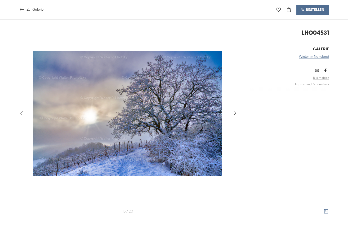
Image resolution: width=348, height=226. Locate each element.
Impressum (302, 84)
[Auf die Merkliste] (278, 10)
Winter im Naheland (314, 56)
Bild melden (321, 78)
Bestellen (314, 10)
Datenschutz (321, 84)
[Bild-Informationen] (326, 211)
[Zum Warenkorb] (289, 10)
